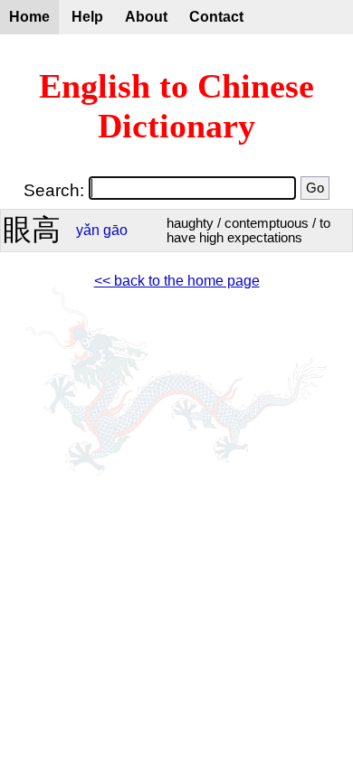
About (146, 16)
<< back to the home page (177, 280)
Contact (216, 16)
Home (29, 16)
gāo (115, 230)
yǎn (88, 230)
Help (87, 16)
